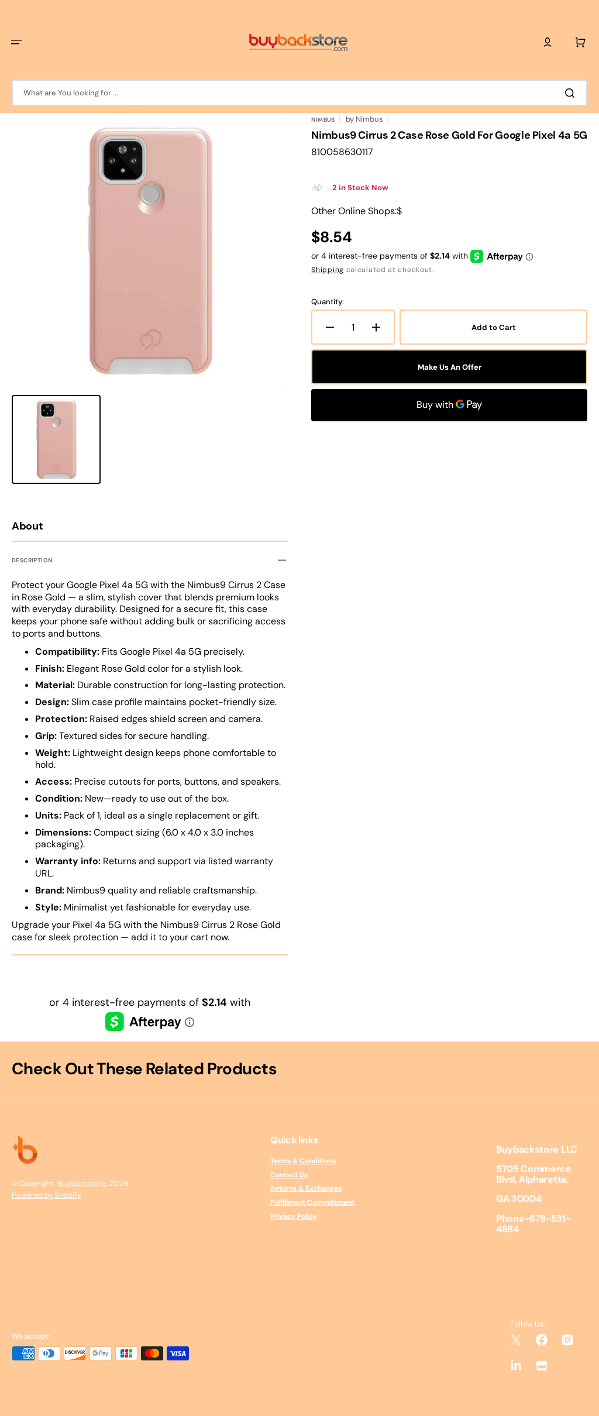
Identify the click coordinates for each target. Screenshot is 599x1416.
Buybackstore (81, 1183)
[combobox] (299, 93)
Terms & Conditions (303, 1161)
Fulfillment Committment (312, 1202)
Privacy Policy (293, 1216)
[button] (16, 42)
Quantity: (327, 302)
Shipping (327, 269)
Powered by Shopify (46, 1195)
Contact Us (289, 1175)
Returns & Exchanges (306, 1188)
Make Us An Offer (449, 367)
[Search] (572, 93)
